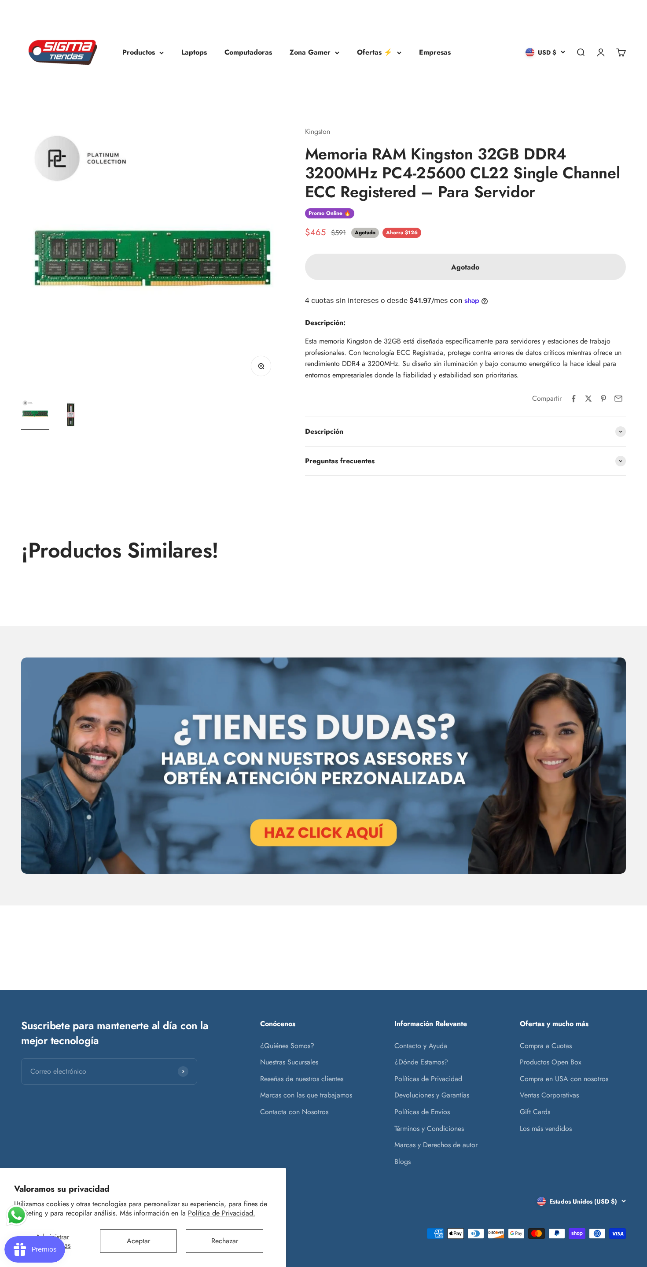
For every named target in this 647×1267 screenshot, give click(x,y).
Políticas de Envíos (422, 1112)
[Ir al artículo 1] (35, 414)
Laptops (194, 52)
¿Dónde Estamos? (421, 1062)
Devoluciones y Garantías (431, 1095)
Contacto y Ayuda (420, 1046)
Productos (138, 52)
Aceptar (138, 1241)
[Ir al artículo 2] (70, 414)
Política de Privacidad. (221, 1213)
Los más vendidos (546, 1128)
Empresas (435, 52)
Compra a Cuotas (546, 1046)
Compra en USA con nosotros (564, 1079)
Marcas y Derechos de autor (436, 1145)
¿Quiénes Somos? (287, 1046)
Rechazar (224, 1241)
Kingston (317, 131)
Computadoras (248, 52)
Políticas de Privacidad (428, 1079)
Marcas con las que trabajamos (306, 1095)
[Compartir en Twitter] (588, 398)
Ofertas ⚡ (375, 52)
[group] (323, 766)
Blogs (402, 1161)
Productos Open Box (550, 1062)
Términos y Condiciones (429, 1128)
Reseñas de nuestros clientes (301, 1079)
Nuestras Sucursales (289, 1062)
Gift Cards (535, 1112)
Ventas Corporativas (549, 1095)
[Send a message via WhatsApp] (16, 1215)
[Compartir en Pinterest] (603, 398)
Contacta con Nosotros (294, 1112)
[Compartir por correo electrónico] (618, 398)
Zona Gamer (310, 52)
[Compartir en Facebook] (573, 398)
